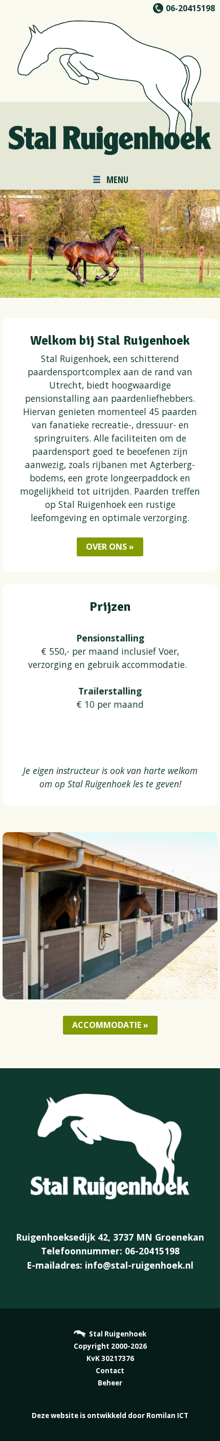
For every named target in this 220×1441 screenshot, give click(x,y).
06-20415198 (190, 8)
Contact (110, 1370)
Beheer (110, 1382)
